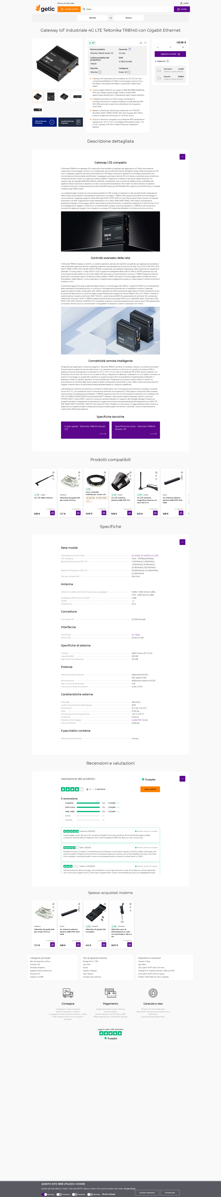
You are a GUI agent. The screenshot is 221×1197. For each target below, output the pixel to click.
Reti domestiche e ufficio (40, 954)
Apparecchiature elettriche (41, 964)
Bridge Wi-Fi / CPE (90, 954)
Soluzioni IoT (35, 967)
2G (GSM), (136, 552)
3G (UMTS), (146, 552)
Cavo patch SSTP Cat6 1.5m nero (151, 961)
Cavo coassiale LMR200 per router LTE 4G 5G (95, 492)
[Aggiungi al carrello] (53, 510)
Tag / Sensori (88, 967)
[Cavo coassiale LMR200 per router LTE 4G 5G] (96, 478)
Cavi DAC (87, 957)
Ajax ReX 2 (142, 957)
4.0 (93, 43)
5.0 (88, 488)
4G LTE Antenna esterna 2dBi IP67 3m (121, 492)
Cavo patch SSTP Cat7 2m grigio (151, 967)
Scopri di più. (130, 1189)
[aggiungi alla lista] (145, 42)
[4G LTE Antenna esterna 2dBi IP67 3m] (121, 478)
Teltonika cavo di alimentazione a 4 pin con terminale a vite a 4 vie (120, 923)
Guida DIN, (137, 716)
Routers (128, 18)
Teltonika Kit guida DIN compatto (95, 920)
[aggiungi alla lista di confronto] (140, 42)
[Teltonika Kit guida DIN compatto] (96, 906)
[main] (46, 8)
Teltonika (92, 18)
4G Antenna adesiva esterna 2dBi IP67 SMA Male (172, 493)
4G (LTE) (154, 552)
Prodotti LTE (35, 957)
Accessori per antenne (92, 970)
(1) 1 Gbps (136, 631)
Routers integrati (90, 964)
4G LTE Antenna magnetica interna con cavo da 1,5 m (146, 493)
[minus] (157, 47)
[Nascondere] (182, 157)
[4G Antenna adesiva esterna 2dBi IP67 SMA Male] (173, 478)
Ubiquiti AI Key (144, 954)
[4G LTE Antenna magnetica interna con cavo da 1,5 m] (147, 478)
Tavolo (145, 716)
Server (85, 961)
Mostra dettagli (108, 1194)
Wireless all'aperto (37, 961)
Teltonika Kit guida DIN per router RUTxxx (69, 492)
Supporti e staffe (36, 970)
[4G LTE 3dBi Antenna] (44, 478)
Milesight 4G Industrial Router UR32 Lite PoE (156, 964)
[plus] (183, 47)
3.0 (37, 488)
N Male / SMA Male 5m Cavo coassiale (153, 970)
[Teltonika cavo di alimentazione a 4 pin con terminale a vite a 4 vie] (121, 906)
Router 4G (123, 72)
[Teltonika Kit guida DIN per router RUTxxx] (70, 478)
